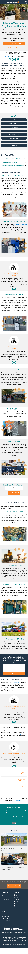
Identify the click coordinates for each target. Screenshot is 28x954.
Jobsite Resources (5, 903)
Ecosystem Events (19, 800)
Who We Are (4, 914)
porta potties (21, 308)
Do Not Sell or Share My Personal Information (14, 944)
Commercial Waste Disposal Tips (21, 780)
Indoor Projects (5, 897)
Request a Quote (15, 48)
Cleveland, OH (16, 682)
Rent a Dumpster (14, 141)
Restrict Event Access (14, 138)
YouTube (17, 901)
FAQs (14, 119)
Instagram (18, 903)
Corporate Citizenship (6, 920)
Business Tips (4, 901)
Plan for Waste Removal (14, 123)
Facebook (18, 895)
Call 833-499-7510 (15, 44)
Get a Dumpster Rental (6, 911)
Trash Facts (4, 906)
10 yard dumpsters (19, 734)
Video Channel (5, 918)
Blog (6, 52)
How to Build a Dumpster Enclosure (14, 848)
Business (11, 52)
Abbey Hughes (8, 56)
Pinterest (17, 899)
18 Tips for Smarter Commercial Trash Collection (12, 868)
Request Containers (14, 127)
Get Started (12, 492)
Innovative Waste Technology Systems (20, 773)
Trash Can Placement (14, 130)
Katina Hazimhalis (7, 850)
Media (3, 922)
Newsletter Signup (5, 916)
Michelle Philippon (7, 872)
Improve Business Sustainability (20, 786)
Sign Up (14, 674)
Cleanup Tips (14, 145)
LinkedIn (17, 906)
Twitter (17, 897)
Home (2, 52)
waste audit (14, 190)
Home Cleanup (5, 895)
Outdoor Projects (5, 899)
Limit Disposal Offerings (14, 134)
